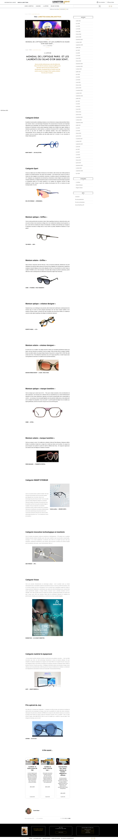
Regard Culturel (79, 187)
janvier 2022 (78, 135)
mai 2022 (78, 127)
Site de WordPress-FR (79, 204)
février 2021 (78, 160)
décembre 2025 (79, 39)
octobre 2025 (79, 42)
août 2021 (78, 146)
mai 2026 (78, 26)
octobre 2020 (79, 168)
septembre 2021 (79, 144)
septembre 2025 (79, 44)
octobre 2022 (79, 119)
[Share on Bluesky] (68, 818)
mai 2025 (78, 52)
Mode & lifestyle (79, 185)
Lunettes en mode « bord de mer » (47, 768)
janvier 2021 (78, 162)
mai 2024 (78, 77)
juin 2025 (78, 50)
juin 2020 (78, 173)
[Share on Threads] (66, 818)
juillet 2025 (78, 47)
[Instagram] (111, 6)
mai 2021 (78, 152)
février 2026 (78, 34)
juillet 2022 (78, 125)
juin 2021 (78, 149)
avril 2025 (78, 55)
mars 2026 (78, 31)
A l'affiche (47, 53)
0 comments (40, 818)
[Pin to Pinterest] (65, 818)
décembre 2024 (79, 63)
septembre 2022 (79, 122)
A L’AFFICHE (45, 6)
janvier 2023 (78, 114)
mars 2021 (78, 157)
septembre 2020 (79, 170)
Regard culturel (55, 6)
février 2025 (78, 60)
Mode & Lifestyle (29, 6)
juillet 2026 (78, 20)
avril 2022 (78, 130)
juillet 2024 (78, 71)
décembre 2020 (79, 165)
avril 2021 (78, 154)
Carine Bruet (49, 45)
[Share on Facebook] (62, 818)
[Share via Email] (69, 818)
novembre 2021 (79, 138)
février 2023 (78, 111)
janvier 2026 (78, 36)
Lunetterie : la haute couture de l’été (32, 768)
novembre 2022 (79, 117)
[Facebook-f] (109, 6)
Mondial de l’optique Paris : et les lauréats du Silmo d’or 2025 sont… (48, 42)
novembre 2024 (79, 66)
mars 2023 (78, 109)
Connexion (77, 196)
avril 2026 (78, 28)
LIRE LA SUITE (32, 786)
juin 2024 (78, 74)
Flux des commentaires (80, 202)
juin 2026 (78, 23)
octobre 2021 (78, 141)
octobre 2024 (79, 68)
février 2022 (78, 133)
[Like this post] (61, 818)
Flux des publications (79, 199)
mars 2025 (78, 58)
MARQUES (38, 6)
